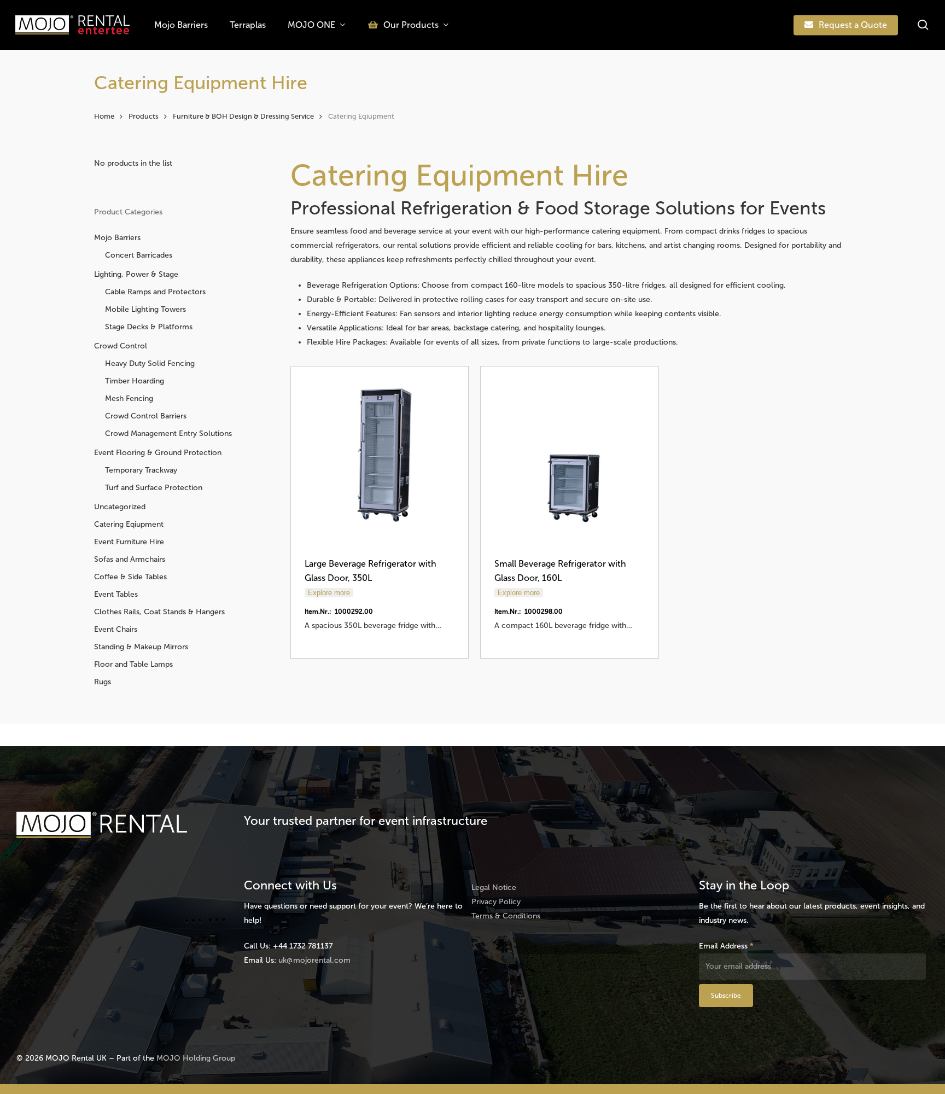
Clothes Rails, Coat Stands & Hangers (159, 611)
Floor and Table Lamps (133, 664)
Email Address (726, 946)
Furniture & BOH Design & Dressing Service (243, 116)
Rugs (102, 681)
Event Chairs (115, 629)
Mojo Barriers (117, 237)
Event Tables (116, 594)
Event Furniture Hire (129, 541)
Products (144, 116)
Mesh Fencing (129, 398)
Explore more (329, 593)
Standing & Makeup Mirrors (141, 646)
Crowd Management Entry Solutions (168, 433)
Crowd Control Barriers (145, 416)
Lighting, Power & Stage (136, 274)
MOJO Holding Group (195, 1058)
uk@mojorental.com (314, 960)
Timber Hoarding (134, 381)
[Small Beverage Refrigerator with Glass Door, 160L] (569, 455)
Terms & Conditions (505, 916)
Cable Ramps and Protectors (155, 291)
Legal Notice (493, 887)
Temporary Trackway (141, 470)
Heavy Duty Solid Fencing (150, 363)
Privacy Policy (496, 901)
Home (104, 116)
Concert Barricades (138, 255)
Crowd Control (120, 346)
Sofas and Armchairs (129, 559)
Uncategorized (119, 506)
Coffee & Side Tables (130, 576)
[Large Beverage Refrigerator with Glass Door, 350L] (379, 455)
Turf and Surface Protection (153, 487)
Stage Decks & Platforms (148, 326)
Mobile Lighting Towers (145, 309)
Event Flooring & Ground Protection (157, 452)
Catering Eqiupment (129, 524)
